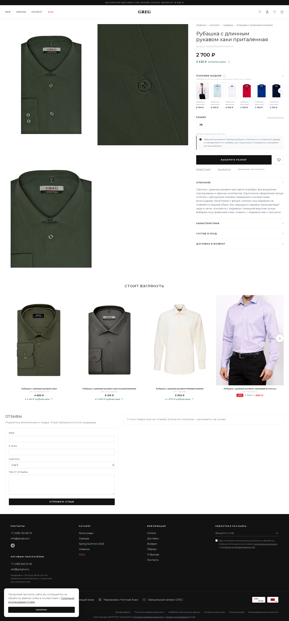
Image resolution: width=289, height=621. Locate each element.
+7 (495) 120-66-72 (21, 533)
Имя (12, 433)
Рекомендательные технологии (263, 612)
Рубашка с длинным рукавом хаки (39, 388)
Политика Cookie (237, 612)
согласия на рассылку (266, 544)
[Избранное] (274, 12)
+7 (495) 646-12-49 (21, 563)
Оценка (14, 459)
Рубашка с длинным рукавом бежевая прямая (179, 388)
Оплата (151, 533)
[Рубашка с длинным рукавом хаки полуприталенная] (109, 340)
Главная (201, 25)
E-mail (13, 446)
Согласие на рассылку (214, 612)
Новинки (84, 549)
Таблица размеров (275, 117)
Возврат (152, 543)
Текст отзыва (18, 472)
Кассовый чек (224, 169)
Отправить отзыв (61, 501)
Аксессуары (86, 533)
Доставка (153, 538)
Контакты (153, 559)
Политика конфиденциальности (149, 612)
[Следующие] (281, 91)
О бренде (153, 554)
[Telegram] (13, 546)
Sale (51, 12)
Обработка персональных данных (184, 612)
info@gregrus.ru (20, 538)
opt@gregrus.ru (20, 569)
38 (201, 124)
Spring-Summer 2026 (91, 543)
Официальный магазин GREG (165, 599)
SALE (82, 554)
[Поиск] (260, 12)
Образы (21, 12)
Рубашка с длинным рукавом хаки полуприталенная (109, 388)
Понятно (41, 610)
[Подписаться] (276, 533)
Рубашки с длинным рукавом (255, 25)
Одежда (228, 25)
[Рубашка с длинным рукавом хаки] (39, 340)
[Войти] (267, 12)
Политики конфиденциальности (238, 547)
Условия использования (177, 617)
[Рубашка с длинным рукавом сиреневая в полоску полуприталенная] (250, 340)
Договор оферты (123, 612)
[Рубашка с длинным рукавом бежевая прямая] (179, 340)
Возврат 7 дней (203, 169)
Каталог (37, 12)
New (8, 12)
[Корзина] (282, 12)
